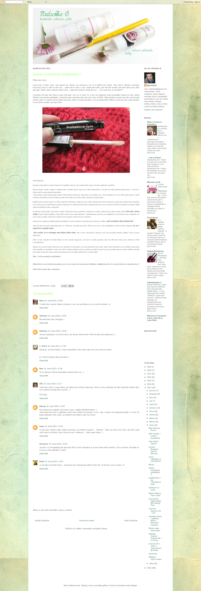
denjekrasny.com (153, 160)
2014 (149, 384)
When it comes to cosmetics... (154, 123)
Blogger (134, 585)
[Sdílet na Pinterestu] (72, 286)
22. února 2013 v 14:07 (54, 461)
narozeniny (153, 554)
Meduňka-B (151, 85)
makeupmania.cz (154, 282)
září (151, 401)
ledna (151, 563)
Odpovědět (43, 308)
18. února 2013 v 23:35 (55, 406)
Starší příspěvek (130, 521)
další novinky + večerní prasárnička (155, 436)
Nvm (41, 369)
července (153, 408)
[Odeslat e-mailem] (62, 286)
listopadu (153, 394)
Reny (41, 301)
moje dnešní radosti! (153, 442)
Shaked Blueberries (155, 251)
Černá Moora (152, 218)
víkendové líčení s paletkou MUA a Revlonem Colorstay (155, 520)
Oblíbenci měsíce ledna (155, 558)
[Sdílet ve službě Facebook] (70, 286)
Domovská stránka (86, 521)
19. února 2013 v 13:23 (54, 426)
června (152, 411)
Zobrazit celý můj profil (153, 110)
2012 (149, 568)
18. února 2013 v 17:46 (53, 369)
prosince (153, 391)
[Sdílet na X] (67, 286)
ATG (41, 384)
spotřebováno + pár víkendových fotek (155, 481)
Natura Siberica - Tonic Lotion (155, 494)
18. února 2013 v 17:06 (57, 346)
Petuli (41, 461)
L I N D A (43, 346)
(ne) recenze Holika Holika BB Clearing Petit (155, 502)
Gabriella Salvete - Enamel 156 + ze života (155, 537)
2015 (149, 381)
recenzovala (134, 97)
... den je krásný (154, 158)
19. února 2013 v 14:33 (58, 444)
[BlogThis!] (65, 286)
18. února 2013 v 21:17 (53, 384)
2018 (149, 370)
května (152, 415)
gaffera (105, 585)
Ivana (41, 426)
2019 (149, 367)
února (151, 425)
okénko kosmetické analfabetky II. (154, 471)
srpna (151, 404)
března (152, 422)
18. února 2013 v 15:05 (53, 301)
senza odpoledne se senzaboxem (155, 459)
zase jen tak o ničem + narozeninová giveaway (155, 547)
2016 (149, 377)
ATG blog (43, 395)
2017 (149, 374)
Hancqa (42, 406)
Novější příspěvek (42, 521)
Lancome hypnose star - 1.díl (155, 511)
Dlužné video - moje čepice (154, 529)
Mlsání (151, 465)
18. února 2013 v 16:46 (57, 331)
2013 (149, 388)
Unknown (43, 316)
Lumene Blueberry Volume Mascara (153, 450)
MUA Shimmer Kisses (154, 429)
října (151, 398)
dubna (152, 418)
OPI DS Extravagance (162, 255)
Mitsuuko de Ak (153, 182)
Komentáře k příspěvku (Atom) (95, 529)
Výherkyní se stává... (154, 489)
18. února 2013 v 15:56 (57, 316)
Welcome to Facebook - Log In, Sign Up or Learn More (157, 318)
